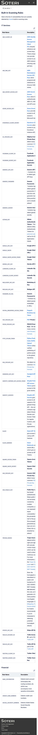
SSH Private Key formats (31, 146)
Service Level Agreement (7, 724)
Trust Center (4, 730)
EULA (2, 728)
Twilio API (30, 639)
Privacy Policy (4, 726)
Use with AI (7, 8)
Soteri (11, 19)
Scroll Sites (26, 733)
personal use (31, 234)
